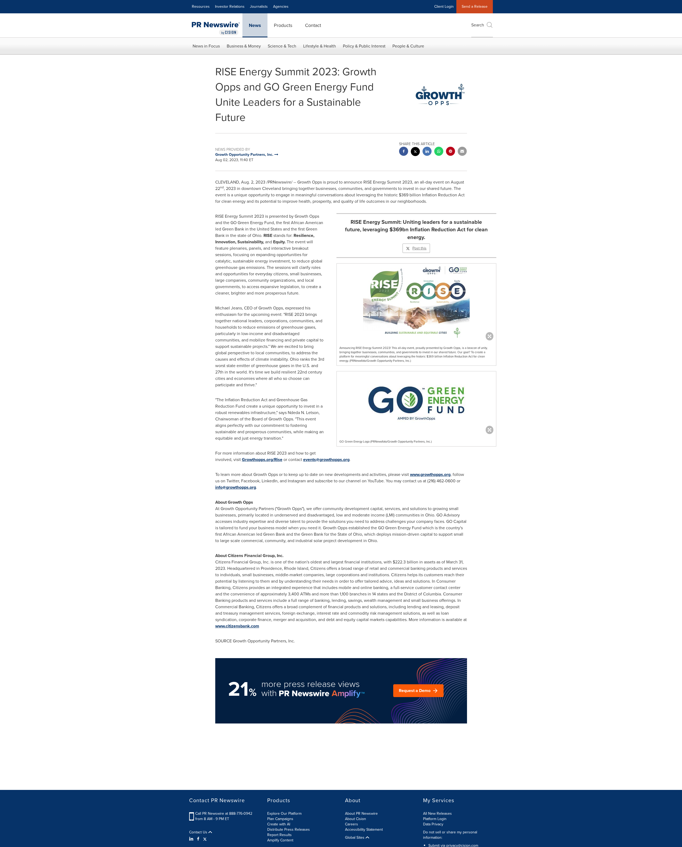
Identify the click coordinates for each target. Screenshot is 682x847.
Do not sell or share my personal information (450, 834)
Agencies (281, 6)
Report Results (279, 835)
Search (477, 25)
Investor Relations (230, 6)
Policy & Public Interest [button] (364, 46)
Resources (201, 6)
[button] (416, 301)
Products (283, 25)
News (255, 25)
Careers (351, 824)
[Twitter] (205, 839)
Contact (313, 25)
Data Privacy (433, 824)
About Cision (355, 819)
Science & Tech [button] (282, 46)
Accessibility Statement (364, 829)
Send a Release (475, 6)
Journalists (259, 6)
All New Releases (437, 813)
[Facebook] (198, 839)
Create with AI (278, 824)
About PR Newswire (361, 813)
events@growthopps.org (326, 459)
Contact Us (198, 832)
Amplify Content (280, 840)
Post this (419, 248)
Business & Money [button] (244, 46)
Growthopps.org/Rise (262, 459)
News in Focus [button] (206, 46)
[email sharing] (462, 152)
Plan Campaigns (280, 819)
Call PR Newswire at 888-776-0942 (223, 813)
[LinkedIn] (192, 839)
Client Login (444, 6)
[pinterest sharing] (450, 152)
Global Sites (355, 837)
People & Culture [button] (408, 46)
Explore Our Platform (284, 813)
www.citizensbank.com (237, 626)
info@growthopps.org (235, 487)
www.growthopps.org (430, 474)
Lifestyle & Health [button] (319, 46)
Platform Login (434, 819)
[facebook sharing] (403, 152)
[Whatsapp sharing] (438, 152)
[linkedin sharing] (427, 152)
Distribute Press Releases (288, 829)
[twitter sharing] (415, 152)
